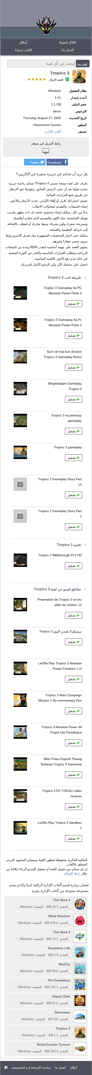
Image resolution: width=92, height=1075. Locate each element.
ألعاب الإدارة (53, 131)
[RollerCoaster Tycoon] (16, 1044)
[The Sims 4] (18, 900)
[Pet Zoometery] (16, 980)
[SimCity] (18, 964)
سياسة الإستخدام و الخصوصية (31, 1067)
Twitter (34, 162)
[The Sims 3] (18, 932)
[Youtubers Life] (20, 948)
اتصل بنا (68, 50)
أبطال (23, 43)
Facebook (55, 162)
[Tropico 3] (20, 1028)
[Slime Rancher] (16, 916)
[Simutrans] (19, 1012)
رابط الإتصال (72, 873)
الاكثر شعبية (67, 43)
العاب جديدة (23, 50)
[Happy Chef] (18, 996)
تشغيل (71, 303)
